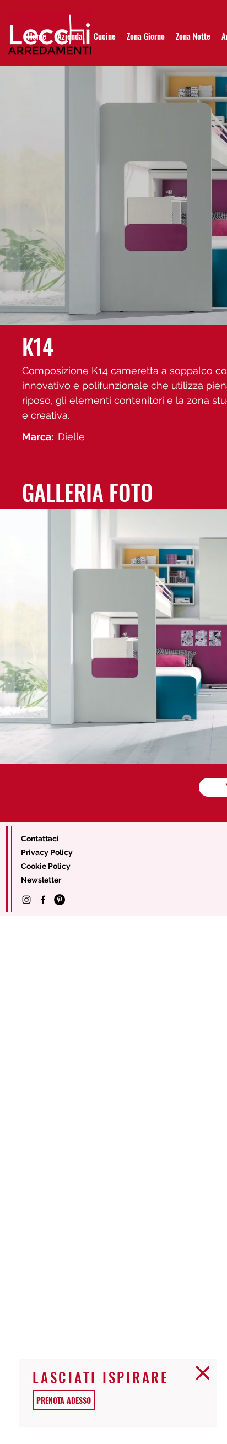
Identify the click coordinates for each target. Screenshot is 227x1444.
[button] (202, 1373)
